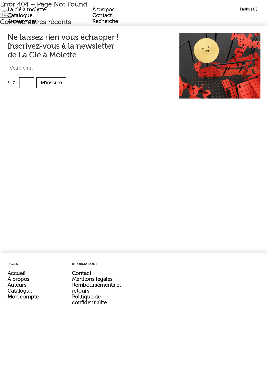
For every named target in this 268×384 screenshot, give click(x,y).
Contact (102, 15)
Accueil (16, 273)
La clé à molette (27, 9)
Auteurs (17, 285)
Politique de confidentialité (89, 300)
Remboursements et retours (96, 288)
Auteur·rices (22, 21)
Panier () (248, 9)
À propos (103, 9)
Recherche (105, 21)
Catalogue (20, 15)
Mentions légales (92, 279)
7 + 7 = (13, 82)
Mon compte (23, 297)
